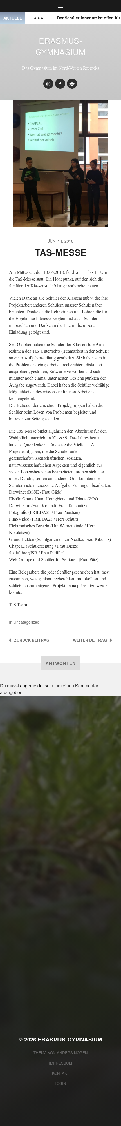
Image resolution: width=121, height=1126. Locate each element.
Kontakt (60, 1073)
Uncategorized (26, 622)
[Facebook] (60, 84)
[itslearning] (72, 84)
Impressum (60, 1063)
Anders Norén (72, 1052)
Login (60, 1083)
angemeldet (32, 685)
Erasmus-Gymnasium (60, 46)
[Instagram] (48, 84)
